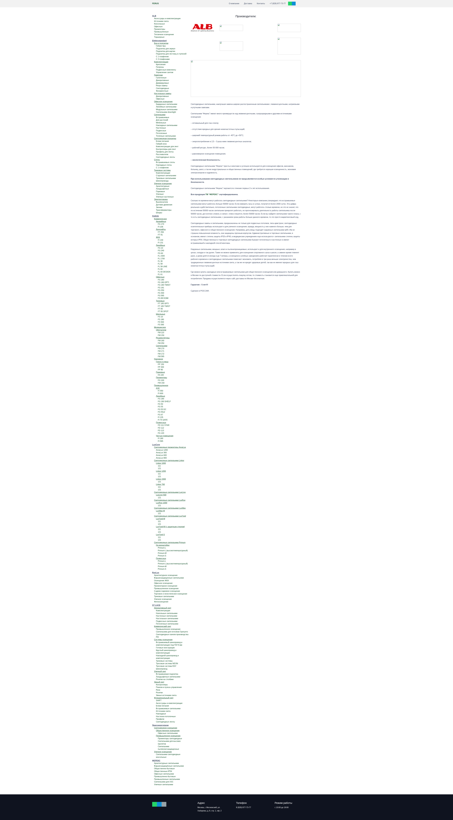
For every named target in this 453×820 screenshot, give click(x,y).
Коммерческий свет (162, 626)
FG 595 (161, 296)
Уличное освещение (163, 184)
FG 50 (160, 404)
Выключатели (162, 202)
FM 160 (161, 341)
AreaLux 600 (161, 455)
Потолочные (161, 133)
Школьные (160, 314)
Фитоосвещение (161, 602)
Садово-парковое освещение (167, 591)
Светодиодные (162, 88)
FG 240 (161, 251)
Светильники (159, 115)
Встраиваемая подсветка (167, 674)
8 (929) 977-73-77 (243, 807)
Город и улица (162, 362)
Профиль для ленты (165, 152)
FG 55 (160, 407)
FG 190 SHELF (164, 401)
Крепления (161, 64)
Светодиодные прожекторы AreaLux (170, 447)
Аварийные (161, 221)
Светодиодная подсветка (165, 139)
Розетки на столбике (165, 679)
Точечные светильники (166, 136)
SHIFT (158, 700)
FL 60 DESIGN (164, 272)
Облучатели (161, 330)
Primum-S (162, 556)
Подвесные (161, 131)
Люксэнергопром (160, 725)
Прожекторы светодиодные (170, 739)
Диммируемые (162, 83)
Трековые (160, 301)
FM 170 (161, 348)
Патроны (160, 67)
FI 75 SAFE (163, 420)
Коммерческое (160, 219)
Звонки (159, 207)
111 (159, 466)
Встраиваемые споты (165, 162)
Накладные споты (164, 165)
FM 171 (161, 351)
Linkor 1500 (161, 479)
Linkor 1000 (161, 463)
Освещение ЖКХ (161, 581)
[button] (221, 3)
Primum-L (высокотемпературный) (173, 551)
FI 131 (160, 243)
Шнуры (159, 213)
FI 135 (160, 417)
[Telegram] (294, 3)
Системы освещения (163, 640)
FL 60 (160, 269)
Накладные (161, 714)
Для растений (162, 120)
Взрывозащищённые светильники (169, 766)
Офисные (158, 27)
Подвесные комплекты (166, 70)
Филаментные (162, 91)
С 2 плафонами (163, 59)
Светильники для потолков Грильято (172, 632)
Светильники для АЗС (163, 782)
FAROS (155, 216)
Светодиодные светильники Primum (169, 543)
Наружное (158, 359)
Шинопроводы (162, 181)
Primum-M (162, 553)
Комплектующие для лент (167, 146)
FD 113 (161, 430)
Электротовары (161, 199)
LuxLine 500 (161, 495)
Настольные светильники (167, 618)
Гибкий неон (161, 144)
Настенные (161, 128)
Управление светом (164, 72)
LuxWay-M (160, 511)
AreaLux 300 (161, 453)
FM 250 (161, 343)
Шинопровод (161, 669)
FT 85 (160, 309)
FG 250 (161, 290)
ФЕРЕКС (156, 761)
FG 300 (161, 293)
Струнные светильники (166, 176)
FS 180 (161, 319)
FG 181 (161, 288)
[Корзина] (298, 3)
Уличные (160, 194)
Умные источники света (166, 695)
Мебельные (161, 123)
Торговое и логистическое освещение (170, 594)
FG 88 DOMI (163, 298)
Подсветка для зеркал (165, 49)
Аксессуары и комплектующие (167, 18)
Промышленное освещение (166, 588)
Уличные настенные (165, 197)
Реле (158, 690)
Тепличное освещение (164, 34)
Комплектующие (161, 62)
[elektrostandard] (231, 28)
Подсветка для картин (165, 51)
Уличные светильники (163, 784)
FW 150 (161, 383)
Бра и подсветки (161, 43)
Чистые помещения (164, 436)
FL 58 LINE (162, 266)
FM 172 (161, 354)
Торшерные (159, 37)
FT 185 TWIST (164, 306)
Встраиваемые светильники (168, 709)
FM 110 (161, 333)
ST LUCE (156, 605)
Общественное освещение (168, 731)
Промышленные (161, 32)
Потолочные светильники (167, 624)
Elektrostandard (159, 41)
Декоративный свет (162, 608)
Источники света (161, 21)
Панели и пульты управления (169, 687)
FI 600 (160, 393)
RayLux (155, 573)
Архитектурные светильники (166, 763)
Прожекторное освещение (165, 586)
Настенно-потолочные (166, 716)
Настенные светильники (166, 616)
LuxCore (156, 445)
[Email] (164, 804)
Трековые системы (162, 170)
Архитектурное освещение (166, 575)
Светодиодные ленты (165, 157)
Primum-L (162, 548)
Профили (160, 719)
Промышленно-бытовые (165, 776)
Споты (157, 160)
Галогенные (161, 78)
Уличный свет (160, 671)
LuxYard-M (160, 519)
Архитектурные (162, 186)
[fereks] (260, 46)
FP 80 (160, 370)
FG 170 (161, 224)
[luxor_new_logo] (260, 28)
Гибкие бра (161, 46)
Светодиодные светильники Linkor (169, 461)
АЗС (158, 388)
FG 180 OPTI (163, 282)
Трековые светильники (166, 178)
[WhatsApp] (290, 3)
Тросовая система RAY (166, 666)
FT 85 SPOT (163, 311)
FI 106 (160, 227)
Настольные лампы (162, 94)
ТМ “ (207, 194)
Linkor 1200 (161, 471)
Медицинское (160, 327)
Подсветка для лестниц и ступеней (171, 54)
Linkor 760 (160, 484)
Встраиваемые (162, 117)
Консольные (159, 24)
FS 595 (161, 325)
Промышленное (161, 385)
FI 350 (160, 391)
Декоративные (162, 80)
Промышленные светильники (167, 779)
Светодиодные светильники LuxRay (169, 500)
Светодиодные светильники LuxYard (170, 516)
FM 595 (161, 356)
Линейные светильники (166, 107)
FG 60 (160, 253)
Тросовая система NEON (167, 663)
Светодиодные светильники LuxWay (170, 508)
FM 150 (161, 335)
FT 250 (161, 232)
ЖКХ (158, 237)
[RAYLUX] (289, 28)
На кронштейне (163, 545)
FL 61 (160, 274)
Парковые (160, 191)
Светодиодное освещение (165, 728)
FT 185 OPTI (163, 303)
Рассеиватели (162, 154)
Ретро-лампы (162, 86)
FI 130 (160, 240)
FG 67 (160, 415)
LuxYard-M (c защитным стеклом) (170, 527)
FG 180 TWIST (164, 285)
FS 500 (161, 322)
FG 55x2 (161, 412)
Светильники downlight (166, 112)
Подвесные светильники (166, 621)
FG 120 (161, 433)
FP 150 (161, 364)
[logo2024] (231, 46)
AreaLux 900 (161, 458)
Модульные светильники (166, 109)
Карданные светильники (166, 104)
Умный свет (159, 682)
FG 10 (160, 248)
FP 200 (161, 367)
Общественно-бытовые (164, 769)
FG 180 (161, 280)
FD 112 (161, 428)
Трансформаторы (164, 210)
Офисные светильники (168, 733)
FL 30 (160, 261)
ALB (154, 16)
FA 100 (161, 375)
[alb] (202, 28)
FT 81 (160, 235)
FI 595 (160, 441)
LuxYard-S (160, 535)
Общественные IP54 (163, 771)
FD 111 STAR (163, 425)
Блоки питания (162, 141)
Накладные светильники (166, 125)
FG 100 (161, 380)
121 (159, 468)
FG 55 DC (162, 409)
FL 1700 (161, 259)
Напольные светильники (166, 613)
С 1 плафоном (162, 57)
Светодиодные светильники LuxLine (170, 492)
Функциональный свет (163, 698)
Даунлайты (161, 229)
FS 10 (160, 317)
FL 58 (160, 264)
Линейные (160, 245)
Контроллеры (162, 685)
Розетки (159, 693)
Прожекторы (159, 29)
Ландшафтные (162, 189)
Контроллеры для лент (166, 149)
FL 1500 (161, 256)
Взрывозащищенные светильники (169, 578)
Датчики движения (164, 205)
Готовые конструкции (165, 648)
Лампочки (158, 75)
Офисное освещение (163, 102)
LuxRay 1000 (161, 503)
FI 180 (160, 438)
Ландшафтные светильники (168, 677)
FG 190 (161, 399)
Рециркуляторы (163, 338)
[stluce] (202, 46)
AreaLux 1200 (162, 450)
